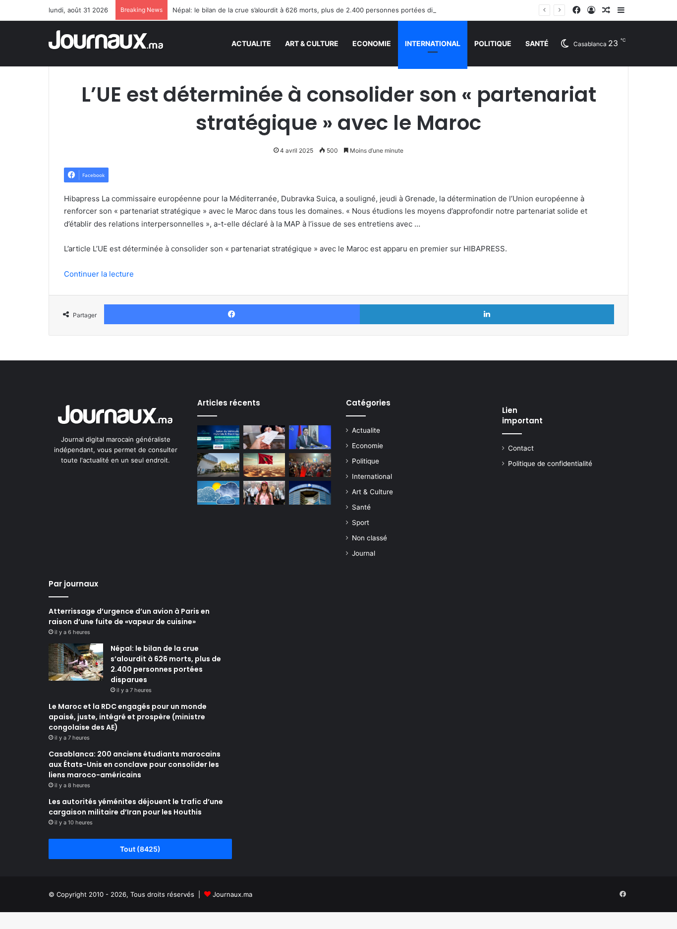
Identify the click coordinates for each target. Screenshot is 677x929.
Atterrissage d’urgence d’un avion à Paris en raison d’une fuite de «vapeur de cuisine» (129, 616)
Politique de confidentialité (550, 463)
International (432, 43)
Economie (371, 43)
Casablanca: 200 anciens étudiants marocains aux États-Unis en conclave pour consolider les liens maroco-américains (135, 764)
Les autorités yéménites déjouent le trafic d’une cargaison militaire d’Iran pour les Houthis (136, 807)
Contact (521, 448)
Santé (537, 43)
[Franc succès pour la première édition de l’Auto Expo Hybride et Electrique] (218, 437)
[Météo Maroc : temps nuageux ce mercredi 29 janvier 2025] (218, 493)
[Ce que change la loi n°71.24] (264, 437)
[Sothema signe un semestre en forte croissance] (218, 465)
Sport (360, 522)
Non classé (369, 538)
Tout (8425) (140, 849)
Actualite (251, 43)
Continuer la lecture (99, 274)
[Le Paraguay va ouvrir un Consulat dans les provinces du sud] (264, 465)
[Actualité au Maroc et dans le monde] (106, 43)
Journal (363, 553)
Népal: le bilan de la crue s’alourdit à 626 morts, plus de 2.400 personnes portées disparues (314, 10)
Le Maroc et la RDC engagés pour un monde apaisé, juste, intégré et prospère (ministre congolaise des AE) (128, 716)
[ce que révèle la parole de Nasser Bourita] (310, 437)
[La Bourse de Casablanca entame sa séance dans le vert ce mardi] (310, 493)
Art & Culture (311, 43)
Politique (492, 43)
